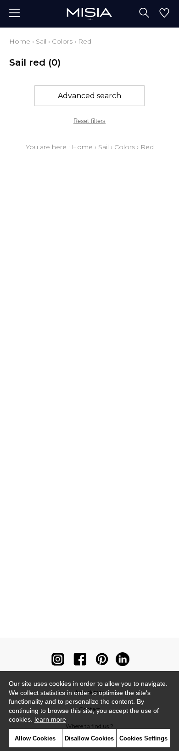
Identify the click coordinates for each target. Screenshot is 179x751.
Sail (41, 41)
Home (19, 41)
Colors (62, 41)
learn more (50, 719)
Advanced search (89, 95)
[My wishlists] (164, 14)
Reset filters (89, 121)
